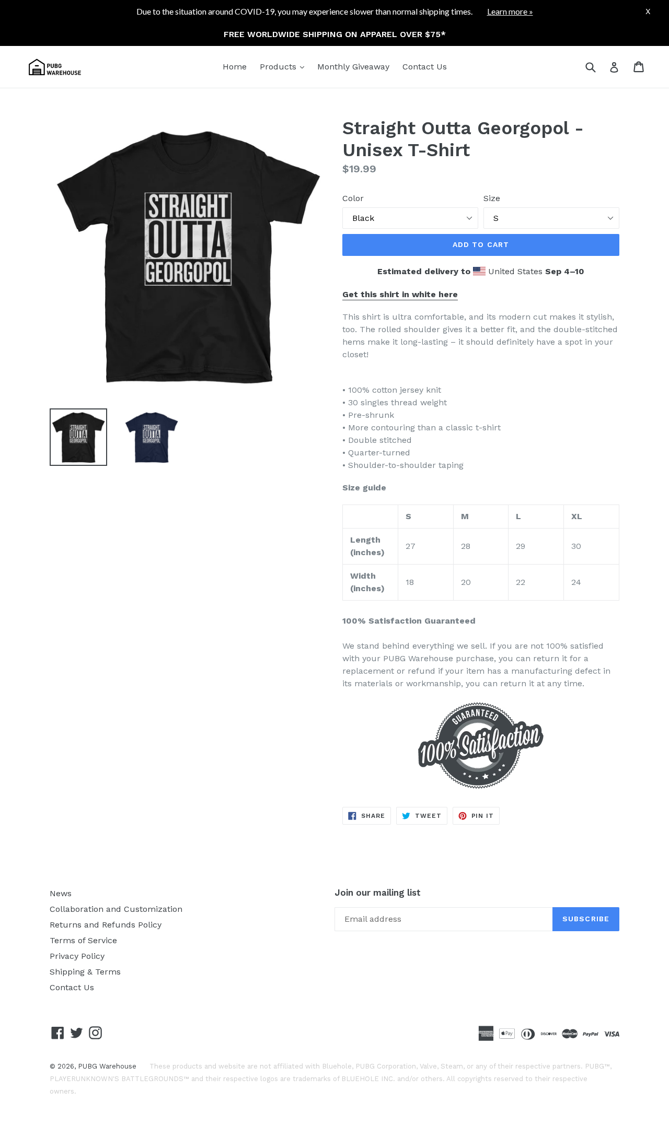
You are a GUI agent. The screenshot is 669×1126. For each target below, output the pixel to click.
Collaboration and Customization (116, 909)
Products (284, 66)
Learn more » (510, 11)
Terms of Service (83, 940)
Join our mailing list (377, 892)
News (61, 893)
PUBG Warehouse (107, 1066)
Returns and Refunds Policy (106, 925)
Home (235, 67)
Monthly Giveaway (353, 67)
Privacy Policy (77, 956)
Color (353, 198)
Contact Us (424, 67)
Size (491, 198)
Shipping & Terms (85, 972)
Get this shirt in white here (400, 294)
